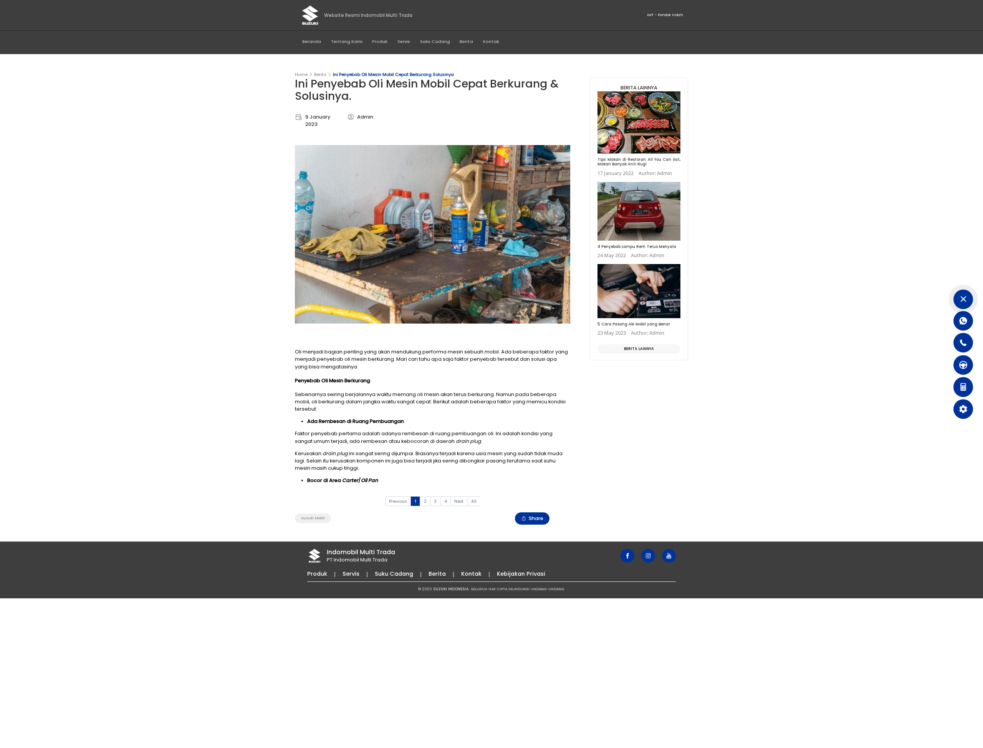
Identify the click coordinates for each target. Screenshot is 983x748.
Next (458, 501)
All (474, 501)
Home (301, 74)
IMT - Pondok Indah (665, 14)
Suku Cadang (435, 41)
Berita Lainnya (639, 348)
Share (536, 518)
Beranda (311, 41)
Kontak (491, 41)
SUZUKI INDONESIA (451, 588)
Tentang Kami (346, 41)
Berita (466, 41)
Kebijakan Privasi (521, 574)
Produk (379, 41)
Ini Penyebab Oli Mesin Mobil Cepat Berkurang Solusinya (393, 74)
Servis (403, 41)
